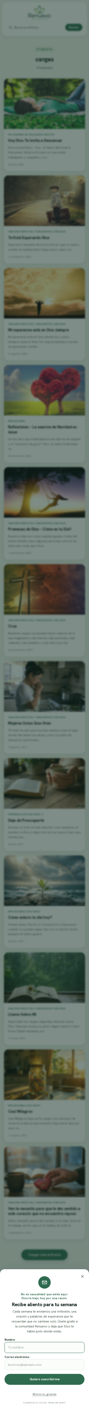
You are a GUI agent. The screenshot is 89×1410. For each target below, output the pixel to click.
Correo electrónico (17, 1357)
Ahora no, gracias (44, 1394)
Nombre (10, 1339)
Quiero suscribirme (45, 1379)
